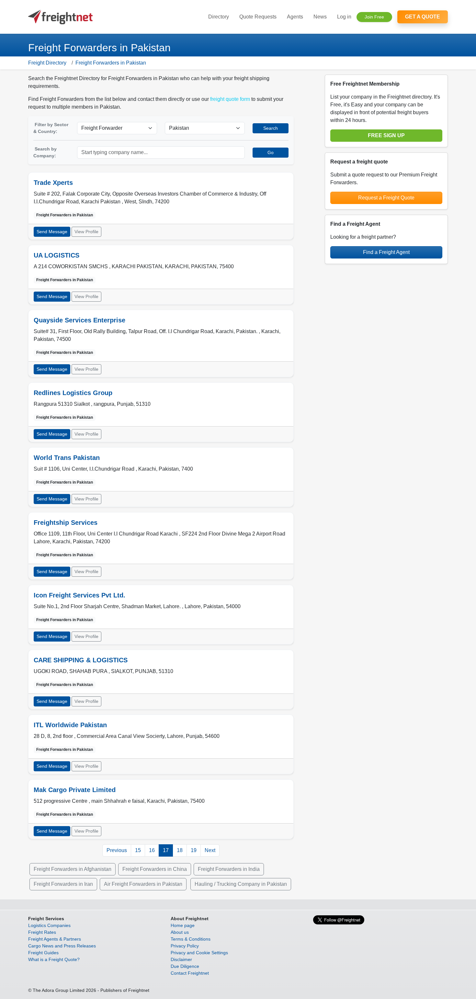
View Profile (86, 231)
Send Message (52, 231)
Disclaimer (181, 959)
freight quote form (230, 99)
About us (180, 932)
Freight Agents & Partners (54, 939)
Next (210, 850)
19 (194, 850)
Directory (218, 16)
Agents (295, 16)
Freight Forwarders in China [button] (154, 869)
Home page (183, 925)
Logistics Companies (49, 925)
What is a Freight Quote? (54, 959)
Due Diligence (185, 966)
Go (270, 152)
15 (138, 850)
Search (270, 128)
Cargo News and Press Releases (62, 945)
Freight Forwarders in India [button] (229, 869)
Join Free (374, 16)
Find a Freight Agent (386, 252)
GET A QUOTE (422, 16)
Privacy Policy (185, 945)
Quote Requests (258, 16)
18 (180, 850)
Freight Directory (47, 63)
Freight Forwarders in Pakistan (110, 63)
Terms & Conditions (190, 939)
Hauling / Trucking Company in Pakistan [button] (241, 884)
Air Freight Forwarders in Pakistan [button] (143, 884)
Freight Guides (43, 952)
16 (152, 850)
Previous (117, 850)
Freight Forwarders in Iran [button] (63, 884)
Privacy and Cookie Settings (199, 952)
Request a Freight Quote (386, 197)
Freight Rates (42, 932)
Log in (344, 16)
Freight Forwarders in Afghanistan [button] (72, 869)
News (320, 16)
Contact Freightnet (190, 973)
